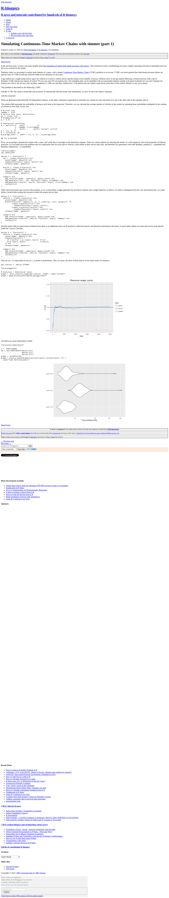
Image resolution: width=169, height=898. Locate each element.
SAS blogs (10, 869)
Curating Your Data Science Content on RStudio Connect (28, 797)
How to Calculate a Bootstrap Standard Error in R (25, 790)
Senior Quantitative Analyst (16, 813)
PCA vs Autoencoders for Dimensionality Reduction (26, 490)
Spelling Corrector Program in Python (21, 843)
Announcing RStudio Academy (18, 783)
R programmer (11, 815)
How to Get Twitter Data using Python (21, 838)
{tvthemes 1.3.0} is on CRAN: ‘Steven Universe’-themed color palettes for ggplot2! (39, 772)
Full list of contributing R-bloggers (15, 847)
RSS (8, 24)
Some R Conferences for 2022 (18, 499)
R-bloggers (51, 54)
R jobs (8, 31)
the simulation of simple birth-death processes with (66, 66)
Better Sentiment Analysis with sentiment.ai (23, 497)
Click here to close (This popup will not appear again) (22, 896)
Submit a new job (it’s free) (21, 33)
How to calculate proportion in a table (20, 779)
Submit (6, 892)
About (8, 22)
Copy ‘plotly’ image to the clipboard (20, 786)
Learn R (9, 29)
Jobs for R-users (14, 806)
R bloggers (43, 50)
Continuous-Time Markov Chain (76, 72)
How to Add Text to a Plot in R (18, 777)
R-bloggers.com (6, 433)
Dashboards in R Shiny (15, 488)
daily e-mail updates (23, 433)
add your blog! (11, 27)
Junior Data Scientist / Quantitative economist (23, 811)
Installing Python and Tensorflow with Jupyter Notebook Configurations (34, 836)
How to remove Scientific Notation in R (21, 770)
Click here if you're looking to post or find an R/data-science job (97, 433)
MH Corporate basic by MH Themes (31, 873)
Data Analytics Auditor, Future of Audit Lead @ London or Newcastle (33, 820)
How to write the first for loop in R (19, 494)
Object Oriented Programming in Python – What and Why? (29, 832)
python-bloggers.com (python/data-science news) (27, 825)
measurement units (13, 801)
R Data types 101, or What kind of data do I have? (25, 781)
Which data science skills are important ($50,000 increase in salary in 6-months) (37, 486)
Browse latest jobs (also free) (22, 35)
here (87, 54)
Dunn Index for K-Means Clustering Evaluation (24, 834)
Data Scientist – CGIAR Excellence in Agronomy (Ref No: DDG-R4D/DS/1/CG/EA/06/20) (42, 818)
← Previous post (7, 441)
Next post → (6, 443)
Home (8, 20)
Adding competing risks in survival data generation (26, 799)
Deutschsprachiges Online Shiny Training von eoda (26, 788)
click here (29, 57)
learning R (56, 433)
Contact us (10, 38)
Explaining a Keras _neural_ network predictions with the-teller (30, 829)
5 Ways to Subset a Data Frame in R (20, 492)
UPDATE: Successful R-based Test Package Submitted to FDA (31, 774)
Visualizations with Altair (16, 841)
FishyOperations (30, 50)
